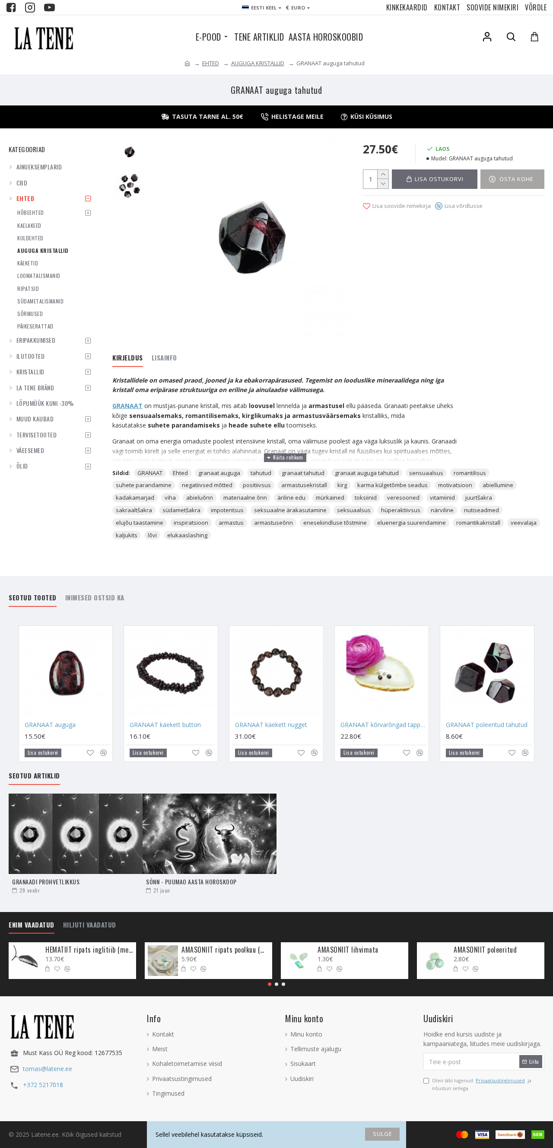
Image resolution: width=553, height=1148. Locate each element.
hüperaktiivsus (400, 510)
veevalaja (524, 522)
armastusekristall (304, 485)
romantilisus (470, 473)
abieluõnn (199, 497)
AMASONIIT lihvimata (348, 949)
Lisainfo (164, 358)
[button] (269, 984)
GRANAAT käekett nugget (271, 725)
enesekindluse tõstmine (335, 522)
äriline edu (291, 497)
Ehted (180, 473)
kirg (342, 485)
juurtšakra (478, 497)
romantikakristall (478, 522)
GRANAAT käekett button (165, 725)
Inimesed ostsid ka (94, 597)
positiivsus (257, 485)
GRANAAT (127, 406)
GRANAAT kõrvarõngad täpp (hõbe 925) (383, 725)
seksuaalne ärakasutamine (290, 510)
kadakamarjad (135, 497)
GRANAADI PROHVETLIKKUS (45, 881)
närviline (442, 510)
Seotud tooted (33, 597)
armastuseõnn (273, 522)
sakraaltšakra (134, 510)
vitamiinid (442, 497)
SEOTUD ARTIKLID (34, 776)
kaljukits (126, 535)
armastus (231, 522)
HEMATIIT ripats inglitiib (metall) (89, 949)
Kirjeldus (127, 358)
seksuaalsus (354, 510)
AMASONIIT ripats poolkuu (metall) (225, 949)
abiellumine (498, 485)
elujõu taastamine (139, 522)
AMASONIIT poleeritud (485, 949)
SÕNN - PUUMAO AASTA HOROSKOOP (191, 881)
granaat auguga (219, 473)
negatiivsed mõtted (207, 485)
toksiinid (366, 497)
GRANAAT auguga (50, 725)
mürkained (330, 497)
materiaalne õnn (245, 497)
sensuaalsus (426, 473)
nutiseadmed (481, 510)
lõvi (152, 535)
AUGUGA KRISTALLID (257, 63)
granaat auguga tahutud (367, 473)
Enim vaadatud (31, 925)
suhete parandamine (144, 485)
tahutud (261, 473)
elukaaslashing (187, 535)
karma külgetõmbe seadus (392, 485)
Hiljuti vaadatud (89, 925)
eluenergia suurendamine (411, 522)
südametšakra (181, 510)
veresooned (403, 497)
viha (170, 497)
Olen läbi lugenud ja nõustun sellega (481, 1084)
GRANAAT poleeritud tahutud (487, 725)
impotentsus (227, 510)
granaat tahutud (303, 473)
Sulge (382, 1134)
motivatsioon (455, 485)
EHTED (210, 63)
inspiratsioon (191, 522)
